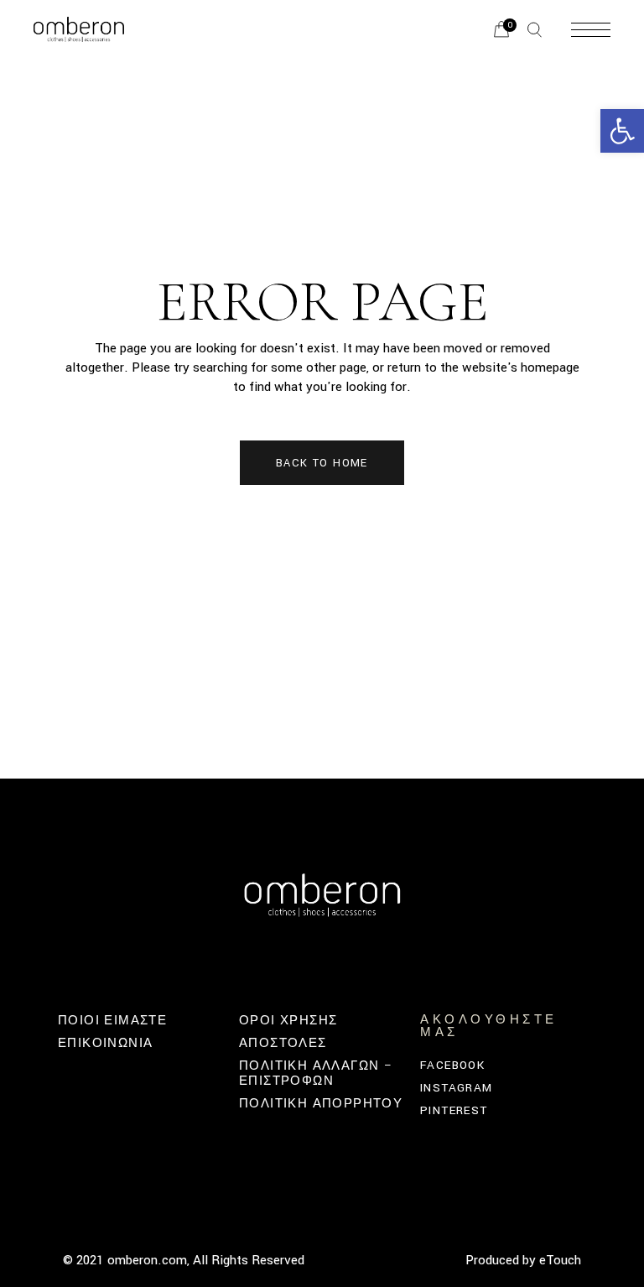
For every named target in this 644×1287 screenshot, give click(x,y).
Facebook (452, 1065)
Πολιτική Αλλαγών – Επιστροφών (315, 1073)
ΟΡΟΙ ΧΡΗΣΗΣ (288, 1021)
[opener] (534, 30)
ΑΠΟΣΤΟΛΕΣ (283, 1043)
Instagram (456, 1088)
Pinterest (454, 1110)
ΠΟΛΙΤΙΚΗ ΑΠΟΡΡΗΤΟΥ (320, 1104)
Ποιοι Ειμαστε (112, 1021)
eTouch (560, 1260)
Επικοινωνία (105, 1043)
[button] (622, 131)
